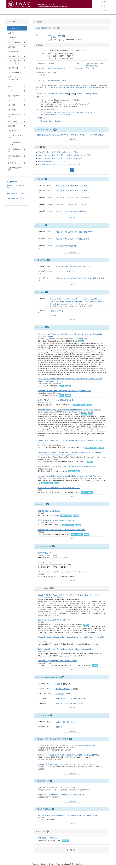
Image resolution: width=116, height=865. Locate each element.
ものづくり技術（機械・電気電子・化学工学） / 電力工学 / (60, 158)
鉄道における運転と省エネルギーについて (54, 619)
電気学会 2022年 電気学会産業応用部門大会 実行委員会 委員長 (80, 278)
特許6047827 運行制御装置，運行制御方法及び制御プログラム (62, 794)
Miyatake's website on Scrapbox (50, 121)
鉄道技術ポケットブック (47, 562)
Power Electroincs (63, 688)
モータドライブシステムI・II (66, 698)
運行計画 (55, 134)
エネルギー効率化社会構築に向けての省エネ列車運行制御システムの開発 (66, 764)
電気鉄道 (39, 134)
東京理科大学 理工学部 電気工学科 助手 (71, 211)
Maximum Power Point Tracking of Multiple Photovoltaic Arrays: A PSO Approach (69, 476)
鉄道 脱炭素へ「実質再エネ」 (49, 838)
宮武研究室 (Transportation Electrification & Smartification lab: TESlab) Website (73, 88)
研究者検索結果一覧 (43, 28)
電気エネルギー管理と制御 (66, 703)
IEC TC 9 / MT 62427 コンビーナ (68, 271)
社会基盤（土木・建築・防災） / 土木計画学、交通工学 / (59, 164)
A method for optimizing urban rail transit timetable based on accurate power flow (69, 409)
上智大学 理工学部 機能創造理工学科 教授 (71, 185)
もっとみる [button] (71, 139)
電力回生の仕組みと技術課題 (49, 510)
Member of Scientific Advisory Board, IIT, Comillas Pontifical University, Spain (67, 815)
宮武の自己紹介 (41, 94)
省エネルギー (65, 134)
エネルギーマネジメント (80, 134)
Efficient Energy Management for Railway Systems (57, 660)
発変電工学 (60, 693)
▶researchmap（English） (17, 198)
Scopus (72, 94)
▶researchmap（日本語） (16, 193)
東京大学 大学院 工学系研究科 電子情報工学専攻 (74, 232)
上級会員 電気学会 (57, 311)
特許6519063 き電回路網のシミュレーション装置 (57, 787)
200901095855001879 (56, 68)
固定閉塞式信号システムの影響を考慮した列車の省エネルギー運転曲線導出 (66, 466)
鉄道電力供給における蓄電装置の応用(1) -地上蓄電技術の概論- (62, 529)
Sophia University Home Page (16, 186)
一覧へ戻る (72, 850)
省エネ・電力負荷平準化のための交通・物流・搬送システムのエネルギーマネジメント (69, 113)
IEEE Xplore (86, 94)
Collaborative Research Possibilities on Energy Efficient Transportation (65, 649)
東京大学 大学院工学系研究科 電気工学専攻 (72, 238)
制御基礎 (59, 683)
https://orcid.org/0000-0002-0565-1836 (95, 64)
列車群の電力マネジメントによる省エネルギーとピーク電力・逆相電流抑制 (66, 745)
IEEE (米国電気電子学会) (65, 722)
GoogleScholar (63, 94)
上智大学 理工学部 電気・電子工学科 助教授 (72, 197)
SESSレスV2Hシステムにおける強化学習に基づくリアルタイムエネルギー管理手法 (70, 595)
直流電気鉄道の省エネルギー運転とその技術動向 (56, 520)
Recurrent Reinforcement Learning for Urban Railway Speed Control (64, 390)
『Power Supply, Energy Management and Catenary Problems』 (63, 571)
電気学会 (59, 726)
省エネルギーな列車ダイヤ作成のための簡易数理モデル (59, 487)
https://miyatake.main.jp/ (57, 80)
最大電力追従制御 (97, 134)
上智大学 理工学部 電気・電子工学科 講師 (71, 204)
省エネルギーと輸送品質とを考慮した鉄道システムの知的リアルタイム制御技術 (68, 754)
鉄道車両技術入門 (44, 553)
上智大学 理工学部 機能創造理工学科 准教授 (72, 190)
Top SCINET (96, 94)
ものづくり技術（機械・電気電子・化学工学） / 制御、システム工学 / (64, 155)
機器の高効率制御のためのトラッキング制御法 (55, 115)
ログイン (105, 1)
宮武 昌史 (56, 36)
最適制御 (47, 134)
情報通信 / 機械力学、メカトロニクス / (53, 161)
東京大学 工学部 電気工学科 (66, 245)
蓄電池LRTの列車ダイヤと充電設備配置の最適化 (56, 400)
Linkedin (78, 94)
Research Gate (53, 94)
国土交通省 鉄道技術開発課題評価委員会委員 (73, 266)
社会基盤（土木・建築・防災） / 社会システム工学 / (58, 152)
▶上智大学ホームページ (16, 181)
